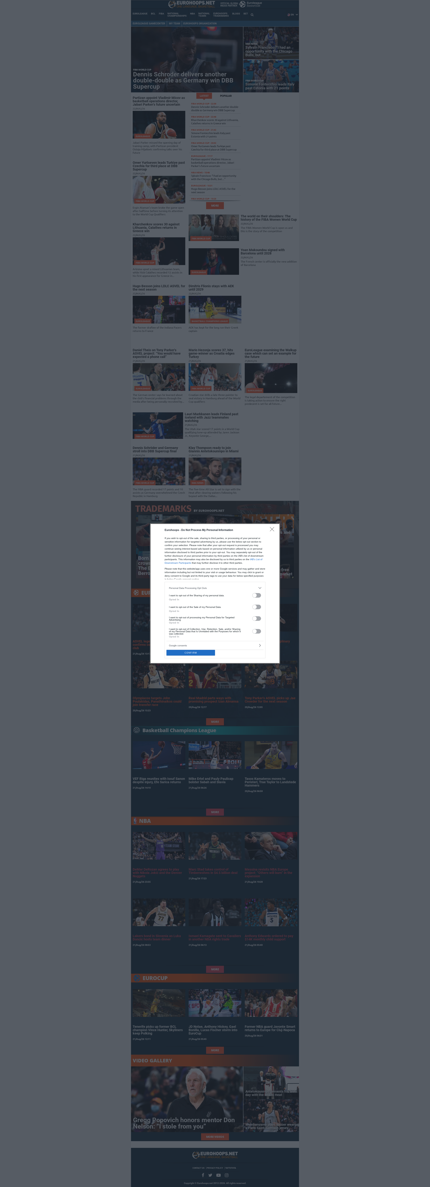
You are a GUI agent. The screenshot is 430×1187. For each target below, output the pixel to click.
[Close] (273, 530)
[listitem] (215, 588)
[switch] (256, 595)
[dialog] (215, 593)
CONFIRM (191, 653)
